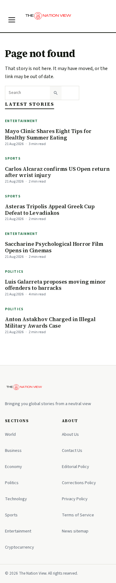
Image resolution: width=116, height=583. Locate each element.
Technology (16, 499)
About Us (70, 434)
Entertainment (21, 121)
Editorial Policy (75, 466)
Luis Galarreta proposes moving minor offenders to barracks (55, 285)
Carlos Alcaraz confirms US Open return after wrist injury (57, 172)
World (10, 434)
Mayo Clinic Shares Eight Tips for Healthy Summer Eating (48, 134)
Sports (13, 158)
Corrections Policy (79, 482)
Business (13, 450)
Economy (13, 466)
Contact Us (72, 450)
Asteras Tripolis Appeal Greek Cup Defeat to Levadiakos (50, 209)
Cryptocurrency (19, 547)
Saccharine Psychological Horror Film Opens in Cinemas (54, 247)
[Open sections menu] (12, 20)
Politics (14, 271)
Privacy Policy (75, 499)
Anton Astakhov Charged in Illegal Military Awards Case (50, 322)
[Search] (56, 93)
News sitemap (75, 531)
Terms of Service (78, 515)
